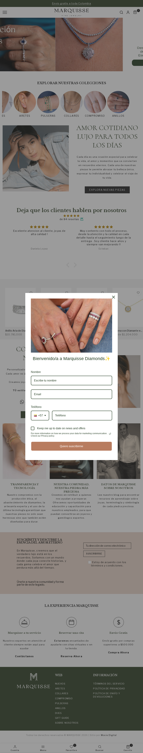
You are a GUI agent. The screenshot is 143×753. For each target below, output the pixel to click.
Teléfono (36, 406)
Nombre (36, 372)
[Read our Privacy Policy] (110, 434)
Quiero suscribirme (71, 446)
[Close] (113, 297)
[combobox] (40, 415)
